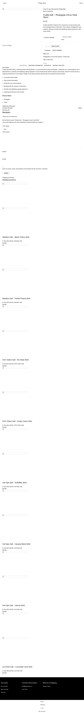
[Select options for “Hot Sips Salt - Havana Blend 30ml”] (4, 541)
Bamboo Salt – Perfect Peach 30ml (16, 298)
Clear (62, 39)
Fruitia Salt (62, 9)
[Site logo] (42, 3)
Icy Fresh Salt (18, 671)
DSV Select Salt (19, 364)
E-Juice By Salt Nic (53, 9)
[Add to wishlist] (18, 234)
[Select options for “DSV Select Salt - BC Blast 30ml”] (4, 357)
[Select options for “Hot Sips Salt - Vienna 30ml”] (4, 602)
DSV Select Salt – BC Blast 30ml (15, 360)
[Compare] (13, 234)
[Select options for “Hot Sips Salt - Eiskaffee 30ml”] (4, 479)
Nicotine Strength (49, 37)
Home (45, 9)
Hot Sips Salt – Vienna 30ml (13, 605)
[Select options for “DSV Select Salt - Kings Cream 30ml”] (4, 418)
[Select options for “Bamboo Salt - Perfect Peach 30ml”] (4, 295)
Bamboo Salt (18, 241)
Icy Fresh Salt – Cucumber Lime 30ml (17, 667)
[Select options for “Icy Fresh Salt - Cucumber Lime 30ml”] (4, 664)
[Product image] (14, 219)
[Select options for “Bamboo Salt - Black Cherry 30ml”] (4, 234)
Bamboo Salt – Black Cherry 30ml (15, 237)
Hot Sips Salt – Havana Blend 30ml (16, 544)
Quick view (9, 234)
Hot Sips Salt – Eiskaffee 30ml (14, 483)
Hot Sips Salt (18, 486)
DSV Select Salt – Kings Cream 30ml (17, 421)
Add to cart (55, 46)
